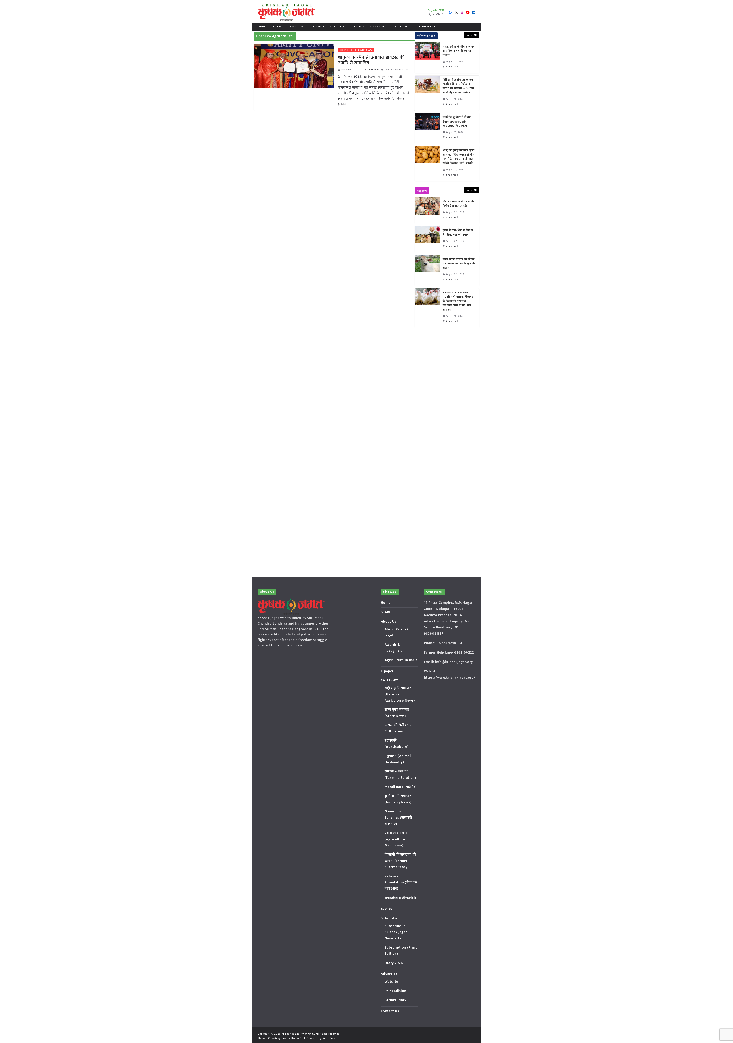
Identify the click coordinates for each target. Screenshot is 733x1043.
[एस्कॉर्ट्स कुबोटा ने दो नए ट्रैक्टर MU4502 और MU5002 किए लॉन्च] (427, 128)
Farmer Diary (395, 1000)
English (432, 10)
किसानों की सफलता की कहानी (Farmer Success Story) (400, 861)
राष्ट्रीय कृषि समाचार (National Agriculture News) (400, 694)
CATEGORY (337, 26)
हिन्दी (441, 10)
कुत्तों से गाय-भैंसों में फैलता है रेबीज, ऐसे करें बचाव (458, 232)
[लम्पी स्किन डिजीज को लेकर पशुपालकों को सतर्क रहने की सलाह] (427, 270)
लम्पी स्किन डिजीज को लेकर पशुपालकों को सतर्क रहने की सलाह (459, 263)
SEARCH (278, 26)
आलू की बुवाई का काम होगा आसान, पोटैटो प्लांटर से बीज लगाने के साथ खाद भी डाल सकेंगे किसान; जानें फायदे (459, 157)
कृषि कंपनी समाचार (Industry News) (356, 50)
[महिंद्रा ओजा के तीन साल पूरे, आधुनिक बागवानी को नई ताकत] (427, 57)
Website (391, 982)
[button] (305, 26)
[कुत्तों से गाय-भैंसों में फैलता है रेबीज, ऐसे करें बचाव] (427, 239)
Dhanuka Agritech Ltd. (396, 70)
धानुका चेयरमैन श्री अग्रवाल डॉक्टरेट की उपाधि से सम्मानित (371, 60)
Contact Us (427, 26)
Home (263, 26)
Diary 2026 (394, 963)
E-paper (318, 26)
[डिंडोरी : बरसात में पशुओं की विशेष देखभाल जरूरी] (427, 210)
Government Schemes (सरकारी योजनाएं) (398, 818)
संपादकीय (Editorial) (400, 898)
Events (359, 26)
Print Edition (395, 991)
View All (472, 35)
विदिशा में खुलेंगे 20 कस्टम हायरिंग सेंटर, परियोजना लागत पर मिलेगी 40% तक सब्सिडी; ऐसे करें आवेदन (458, 86)
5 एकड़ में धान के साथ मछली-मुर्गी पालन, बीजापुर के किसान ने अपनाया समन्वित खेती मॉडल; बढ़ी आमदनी (458, 301)
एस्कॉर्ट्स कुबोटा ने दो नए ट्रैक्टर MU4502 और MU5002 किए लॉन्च (457, 121)
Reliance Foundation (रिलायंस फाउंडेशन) (401, 883)
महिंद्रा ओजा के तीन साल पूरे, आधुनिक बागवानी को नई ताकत (459, 51)
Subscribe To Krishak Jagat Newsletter (396, 932)
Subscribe (377, 26)
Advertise (402, 26)
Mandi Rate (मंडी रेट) (401, 787)
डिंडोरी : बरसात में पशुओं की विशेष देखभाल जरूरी (459, 204)
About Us (296, 26)
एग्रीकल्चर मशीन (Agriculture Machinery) (396, 839)
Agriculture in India (401, 660)
